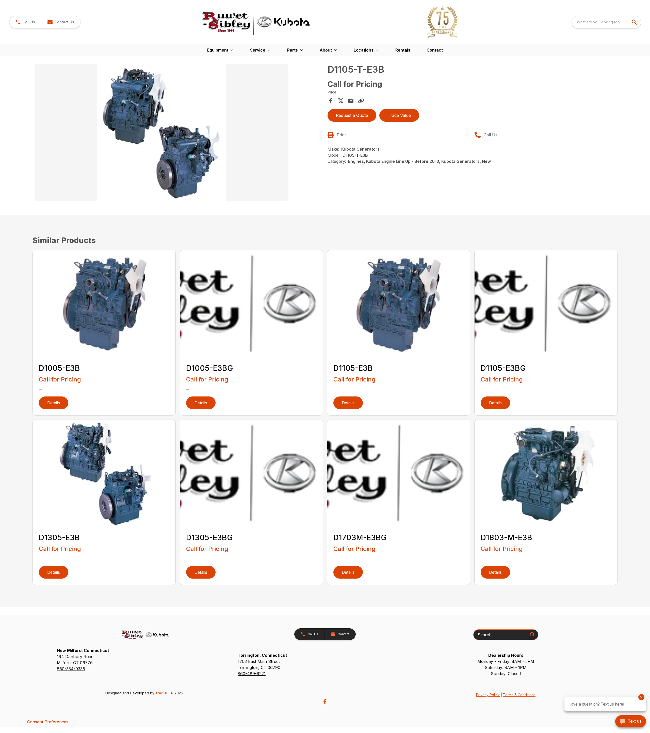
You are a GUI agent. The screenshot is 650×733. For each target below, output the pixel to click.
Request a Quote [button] (352, 115)
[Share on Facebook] (331, 101)
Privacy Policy (488, 695)
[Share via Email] (351, 101)
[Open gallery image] (161, 132)
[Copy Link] (361, 101)
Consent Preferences (47, 721)
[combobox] (606, 22)
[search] (635, 22)
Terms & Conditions (519, 695)
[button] (25, 22)
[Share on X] (341, 101)
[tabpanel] (178, 133)
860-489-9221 (252, 673)
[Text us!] (630, 721)
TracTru (161, 693)
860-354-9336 (71, 668)
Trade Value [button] (399, 115)
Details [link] (53, 402)
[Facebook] (325, 701)
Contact (435, 50)
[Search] (532, 634)
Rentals (402, 50)
